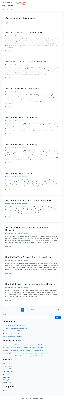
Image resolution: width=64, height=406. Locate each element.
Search (5, 314)
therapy (19, 36)
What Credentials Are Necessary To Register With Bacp (28, 345)
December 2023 (7, 366)
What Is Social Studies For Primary (21, 117)
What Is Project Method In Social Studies (24, 32)
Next (58, 310)
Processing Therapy (7, 5)
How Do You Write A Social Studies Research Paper (29, 257)
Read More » (8, 51)
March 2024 (6, 363)
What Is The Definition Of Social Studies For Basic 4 (29, 200)
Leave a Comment (10, 36)
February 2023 (7, 380)
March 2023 (6, 377)
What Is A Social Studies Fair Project (22, 88)
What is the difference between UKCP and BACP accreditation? (30, 353)
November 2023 (7, 369)
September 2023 (7, 371)
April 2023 (6, 374)
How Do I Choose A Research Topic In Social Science (30, 284)
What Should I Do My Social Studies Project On (27, 61)
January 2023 (7, 382)
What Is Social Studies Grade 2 (19, 173)
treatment (5, 393)
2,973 (32, 310)
